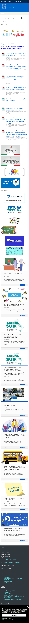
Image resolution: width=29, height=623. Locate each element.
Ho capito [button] (14, 615)
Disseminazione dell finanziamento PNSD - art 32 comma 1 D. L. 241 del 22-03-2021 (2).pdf (15, 78)
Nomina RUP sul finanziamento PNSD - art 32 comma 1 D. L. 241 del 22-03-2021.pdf (16, 55)
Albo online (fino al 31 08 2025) (12, 599)
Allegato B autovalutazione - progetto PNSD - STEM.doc (16, 99)
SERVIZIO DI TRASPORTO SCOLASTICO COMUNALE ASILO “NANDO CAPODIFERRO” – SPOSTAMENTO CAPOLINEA (14, 468)
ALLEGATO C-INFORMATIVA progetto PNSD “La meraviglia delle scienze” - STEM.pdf (16, 89)
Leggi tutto (23, 285)
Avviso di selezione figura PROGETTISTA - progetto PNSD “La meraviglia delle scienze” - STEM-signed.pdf (15, 120)
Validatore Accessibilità (10, 595)
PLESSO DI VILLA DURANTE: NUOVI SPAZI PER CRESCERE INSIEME (14, 404)
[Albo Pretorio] (10, 150)
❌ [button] (28, 606)
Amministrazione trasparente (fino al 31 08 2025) (14, 597)
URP (5, 583)
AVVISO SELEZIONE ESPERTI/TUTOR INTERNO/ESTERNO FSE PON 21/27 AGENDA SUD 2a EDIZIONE (13, 336)
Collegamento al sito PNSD (7, 44)
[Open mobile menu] (2, 13)
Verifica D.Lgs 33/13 (9, 591)
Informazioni (7, 577)
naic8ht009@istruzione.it (7, 1)
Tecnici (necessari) (8, 619)
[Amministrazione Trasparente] (10, 161)
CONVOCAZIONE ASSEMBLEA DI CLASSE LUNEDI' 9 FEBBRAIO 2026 (13, 274)
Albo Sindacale (8, 581)
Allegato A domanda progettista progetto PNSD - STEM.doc (14, 109)
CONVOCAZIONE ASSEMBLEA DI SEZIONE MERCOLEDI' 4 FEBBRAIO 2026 (14, 304)
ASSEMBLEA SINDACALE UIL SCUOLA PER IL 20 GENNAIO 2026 (14, 499)
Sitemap (6, 592)
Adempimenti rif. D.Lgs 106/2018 (13, 578)
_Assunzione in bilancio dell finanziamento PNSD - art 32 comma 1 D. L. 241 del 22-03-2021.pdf (16, 66)
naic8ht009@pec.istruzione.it (12, 562)
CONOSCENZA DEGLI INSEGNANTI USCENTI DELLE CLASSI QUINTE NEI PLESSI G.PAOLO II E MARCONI (14, 436)
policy (18, 611)
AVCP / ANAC (7, 580)
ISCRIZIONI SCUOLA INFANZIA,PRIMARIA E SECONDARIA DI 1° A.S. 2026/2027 (14, 529)
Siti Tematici (7, 594)
